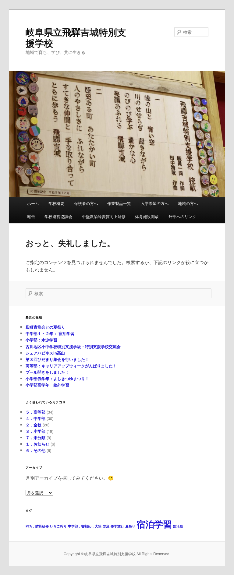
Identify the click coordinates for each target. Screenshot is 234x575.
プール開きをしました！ (47, 372)
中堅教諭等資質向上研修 (104, 216)
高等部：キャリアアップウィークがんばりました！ (71, 366)
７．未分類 (35, 437)
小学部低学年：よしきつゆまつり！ (57, 378)
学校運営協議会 (58, 216)
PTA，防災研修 (37, 526)
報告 (31, 216)
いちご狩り (58, 526)
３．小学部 (35, 431)
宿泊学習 (154, 523)
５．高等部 (35, 412)
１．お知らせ (37, 444)
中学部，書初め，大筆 (84, 526)
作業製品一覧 (119, 203)
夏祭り (130, 526)
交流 (106, 526)
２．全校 (33, 425)
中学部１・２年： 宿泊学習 (50, 333)
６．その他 (35, 450)
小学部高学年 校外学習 (47, 385)
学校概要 (56, 203)
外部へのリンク (182, 216)
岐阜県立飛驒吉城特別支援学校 (76, 37)
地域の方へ (188, 203)
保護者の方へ (86, 203)
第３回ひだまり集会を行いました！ (57, 359)
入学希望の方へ (154, 203)
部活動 (178, 526)
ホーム (33, 203)
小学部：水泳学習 (41, 340)
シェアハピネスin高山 (45, 353)
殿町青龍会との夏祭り (45, 327)
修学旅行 (117, 526)
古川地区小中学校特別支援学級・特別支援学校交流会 (73, 346)
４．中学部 (35, 418)
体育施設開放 (147, 216)
